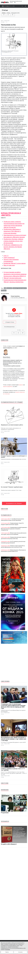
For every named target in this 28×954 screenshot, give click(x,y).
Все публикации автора (9, 326)
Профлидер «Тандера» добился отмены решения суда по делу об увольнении (13, 241)
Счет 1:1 (6, 255)
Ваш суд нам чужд (9, 265)
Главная (3, 12)
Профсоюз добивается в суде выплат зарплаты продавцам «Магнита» (13, 246)
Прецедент (3, 290)
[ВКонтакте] (4, 14)
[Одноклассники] (8, 14)
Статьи (8, 12)
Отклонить (20, 952)
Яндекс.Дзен (18, 313)
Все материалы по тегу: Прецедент (14, 503)
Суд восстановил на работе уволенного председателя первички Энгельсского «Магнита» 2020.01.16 (15, 274)
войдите (21, 346)
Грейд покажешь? (9, 257)
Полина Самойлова (15, 296)
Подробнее (7, 949)
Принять (7, 952)
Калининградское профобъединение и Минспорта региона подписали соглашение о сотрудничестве (14, 529)
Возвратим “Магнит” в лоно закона (14, 263)
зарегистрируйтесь (8, 347)
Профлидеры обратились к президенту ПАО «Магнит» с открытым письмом (12, 231)
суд (5, 288)
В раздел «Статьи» (10, 322)
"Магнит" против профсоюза (12, 278)
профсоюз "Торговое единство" (19, 288)
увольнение (9, 288)
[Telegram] (12, 14)
